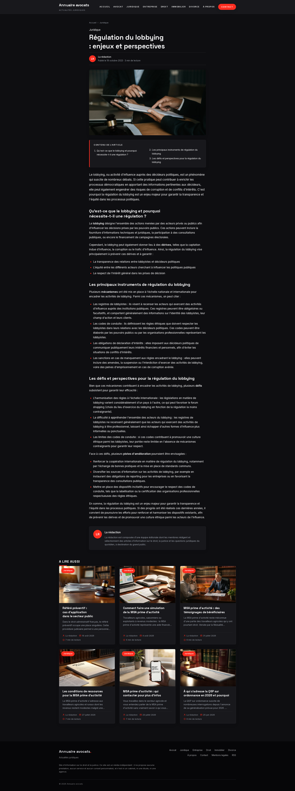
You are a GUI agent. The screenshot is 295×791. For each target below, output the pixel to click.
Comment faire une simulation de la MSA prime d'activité (143, 610)
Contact (227, 7)
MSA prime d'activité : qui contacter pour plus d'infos (142, 693)
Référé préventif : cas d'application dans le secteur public (78, 612)
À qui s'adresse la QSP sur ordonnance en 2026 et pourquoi (206, 693)
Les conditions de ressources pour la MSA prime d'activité (83, 693)
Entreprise (150, 7)
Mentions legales (220, 755)
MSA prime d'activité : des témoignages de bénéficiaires (204, 610)
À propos (209, 7)
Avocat (118, 7)
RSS (234, 755)
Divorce (194, 7)
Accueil (105, 7)
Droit (164, 7)
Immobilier (178, 7)
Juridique (133, 7)
